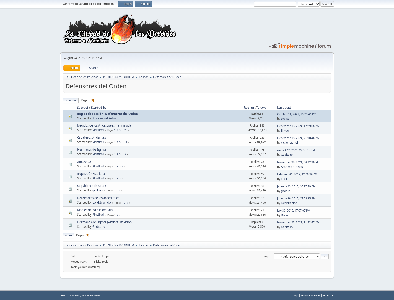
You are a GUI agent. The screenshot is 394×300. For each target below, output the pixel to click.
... (123, 130)
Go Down (71, 100)
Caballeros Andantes (91, 137)
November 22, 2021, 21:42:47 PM (298, 222)
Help (295, 295)
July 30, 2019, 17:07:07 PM (293, 210)
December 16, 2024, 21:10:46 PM (298, 138)
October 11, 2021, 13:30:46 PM (296, 114)
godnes (97, 190)
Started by (98, 108)
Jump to (267, 256)
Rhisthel (98, 130)
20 (125, 130)
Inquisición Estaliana (91, 174)
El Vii (284, 179)
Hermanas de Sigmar (91, 149)
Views (261, 108)
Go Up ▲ (328, 295)
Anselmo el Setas (104, 118)
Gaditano (287, 155)
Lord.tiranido (101, 202)
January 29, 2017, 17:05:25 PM (296, 198)
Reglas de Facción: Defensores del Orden (107, 114)
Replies (249, 108)
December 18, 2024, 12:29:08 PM (298, 126)
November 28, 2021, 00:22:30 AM (298, 162)
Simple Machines (91, 295)
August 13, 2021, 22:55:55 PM (296, 150)
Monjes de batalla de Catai (95, 210)
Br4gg (285, 130)
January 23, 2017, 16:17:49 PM (296, 186)
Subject (82, 108)
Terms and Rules (310, 295)
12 (125, 142)
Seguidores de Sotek (91, 186)
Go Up (69, 235)
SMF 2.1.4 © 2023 (70, 295)
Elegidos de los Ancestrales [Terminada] (104, 125)
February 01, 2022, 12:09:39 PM (297, 174)
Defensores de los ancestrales (98, 198)
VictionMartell (289, 143)
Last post (284, 108)
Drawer (285, 119)
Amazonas (84, 162)
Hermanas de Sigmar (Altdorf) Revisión (104, 222)
